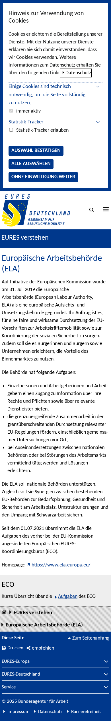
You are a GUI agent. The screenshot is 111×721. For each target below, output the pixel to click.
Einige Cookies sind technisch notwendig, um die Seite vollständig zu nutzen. (47, 95)
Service (9, 687)
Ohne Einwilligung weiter (43, 177)
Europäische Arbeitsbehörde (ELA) (44, 625)
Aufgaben (67, 596)
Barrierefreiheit (86, 711)
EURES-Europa (16, 661)
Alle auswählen (31, 164)
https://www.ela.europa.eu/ (61, 565)
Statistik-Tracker (26, 122)
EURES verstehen (25, 238)
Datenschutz (78, 73)
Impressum (18, 711)
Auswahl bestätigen (36, 150)
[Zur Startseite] (36, 210)
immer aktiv (28, 111)
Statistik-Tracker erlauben (42, 130)
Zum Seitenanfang (90, 638)
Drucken (15, 648)
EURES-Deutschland (21, 674)
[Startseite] (4, 612)
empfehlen (43, 648)
